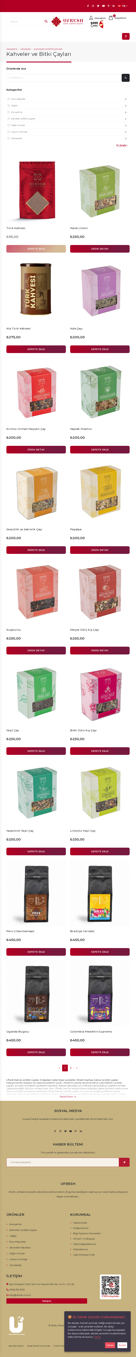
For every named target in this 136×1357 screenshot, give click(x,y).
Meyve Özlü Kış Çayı (84, 629)
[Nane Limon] (100, 190)
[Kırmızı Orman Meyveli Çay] (36, 390)
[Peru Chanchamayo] (36, 893)
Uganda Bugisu (17, 1031)
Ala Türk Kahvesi (18, 328)
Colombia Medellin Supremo (91, 1031)
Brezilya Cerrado (82, 931)
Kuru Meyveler (18, 99)
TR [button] (123, 6)
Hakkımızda (80, 1222)
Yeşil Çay (12, 730)
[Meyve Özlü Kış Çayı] (100, 591)
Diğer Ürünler (18, 125)
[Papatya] (100, 491)
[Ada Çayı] (100, 290)
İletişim (46, 1301)
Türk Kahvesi (16, 228)
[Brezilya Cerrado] (100, 893)
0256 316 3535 (17, 1289)
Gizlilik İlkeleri (60, 1346)
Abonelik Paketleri (20, 1247)
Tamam (110, 1345)
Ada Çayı (76, 328)
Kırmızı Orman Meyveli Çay (26, 429)
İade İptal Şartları (16, 1346)
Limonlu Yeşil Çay (82, 830)
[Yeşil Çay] (36, 692)
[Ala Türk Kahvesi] (36, 290)
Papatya (75, 529)
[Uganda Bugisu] (36, 993)
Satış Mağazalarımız (84, 1244)
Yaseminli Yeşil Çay (20, 830)
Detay (97, 1336)
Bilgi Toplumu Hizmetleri (87, 1233)
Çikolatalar (16, 138)
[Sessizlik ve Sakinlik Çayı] (36, 491)
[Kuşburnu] (36, 591)
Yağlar (14, 105)
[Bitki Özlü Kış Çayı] (100, 692)
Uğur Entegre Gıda (84, 1254)
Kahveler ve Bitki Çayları (48, 49)
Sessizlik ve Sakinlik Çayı (24, 529)
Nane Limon (79, 228)
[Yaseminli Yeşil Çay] (36, 792)
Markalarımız (80, 1249)
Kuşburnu (13, 629)
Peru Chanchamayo (20, 931)
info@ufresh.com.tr (20, 1295)
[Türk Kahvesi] (36, 190)
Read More (66, 1096)
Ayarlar (122, 1345)
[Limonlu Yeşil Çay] (100, 792)
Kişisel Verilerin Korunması (38, 1346)
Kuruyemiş (16, 112)
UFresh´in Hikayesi (84, 1238)
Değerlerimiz (80, 1228)
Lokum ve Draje (19, 132)
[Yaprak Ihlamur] (100, 390)
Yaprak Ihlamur (81, 429)
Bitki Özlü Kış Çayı (83, 730)
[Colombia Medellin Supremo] (100, 993)
